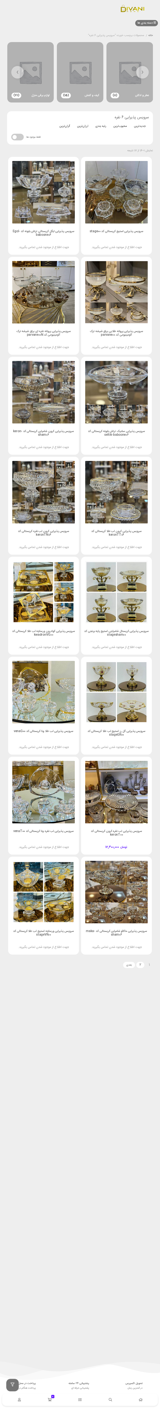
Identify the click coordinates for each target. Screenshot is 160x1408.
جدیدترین (140, 126)
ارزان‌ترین (82, 126)
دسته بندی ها (146, 23)
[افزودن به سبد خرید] (128, 843)
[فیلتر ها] (12, 1385)
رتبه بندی (100, 126)
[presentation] (142, 72)
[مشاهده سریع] (120, 244)
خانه (150, 36)
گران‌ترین (64, 126)
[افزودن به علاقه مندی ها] (104, 244)
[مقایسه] (112, 244)
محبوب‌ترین (120, 126)
